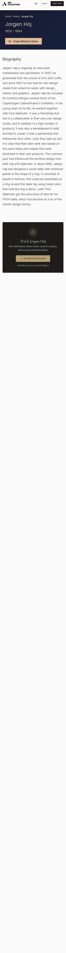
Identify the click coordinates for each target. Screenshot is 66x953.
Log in (44, 3)
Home (8, 16)
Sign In (45, 265)
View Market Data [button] (25, 41)
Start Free (57, 3)
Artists (16, 16)
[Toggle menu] (36, 3)
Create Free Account (35, 258)
